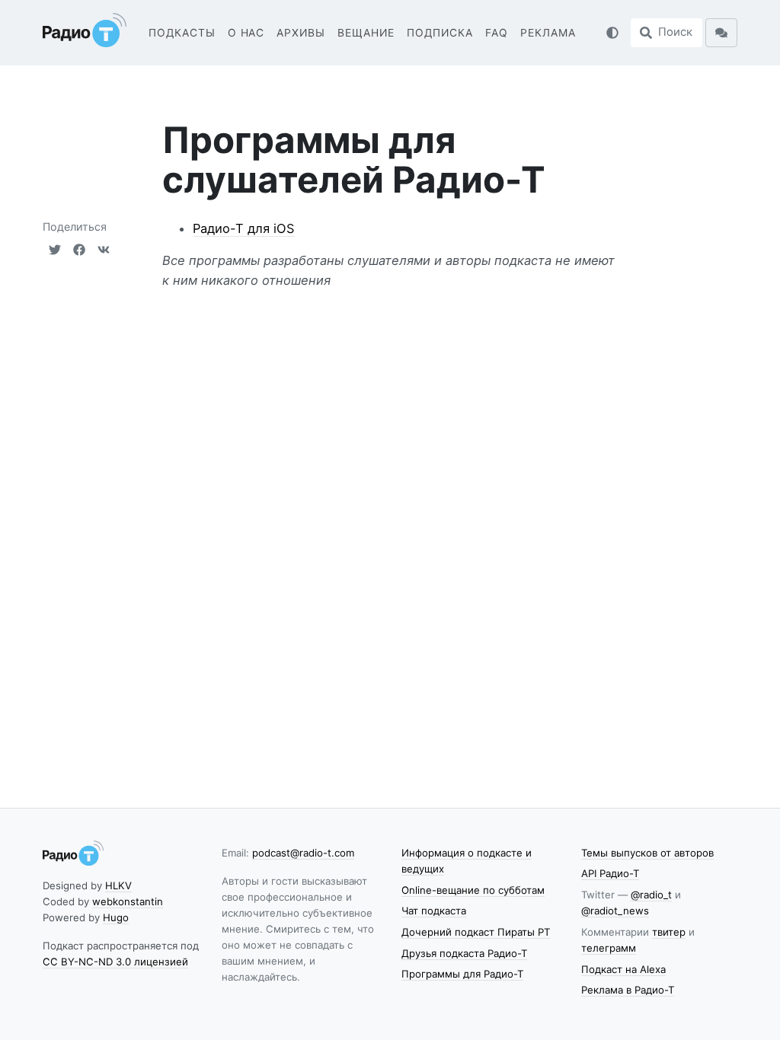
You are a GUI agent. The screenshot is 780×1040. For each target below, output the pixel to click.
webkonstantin (127, 901)
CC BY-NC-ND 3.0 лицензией (115, 961)
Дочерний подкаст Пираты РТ (475, 932)
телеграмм (608, 948)
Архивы (301, 33)
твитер (669, 932)
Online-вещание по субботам (473, 890)
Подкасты (182, 33)
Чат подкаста (433, 910)
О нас (246, 33)
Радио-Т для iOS (244, 228)
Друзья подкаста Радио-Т (464, 953)
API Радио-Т (610, 873)
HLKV (118, 885)
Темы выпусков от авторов (647, 853)
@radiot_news (615, 910)
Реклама (548, 33)
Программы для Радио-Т (462, 974)
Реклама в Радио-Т (627, 990)
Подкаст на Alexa (623, 969)
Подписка (440, 33)
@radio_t (651, 894)
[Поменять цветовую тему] (612, 32)
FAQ (496, 33)
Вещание (366, 33)
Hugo (116, 917)
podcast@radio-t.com (303, 853)
